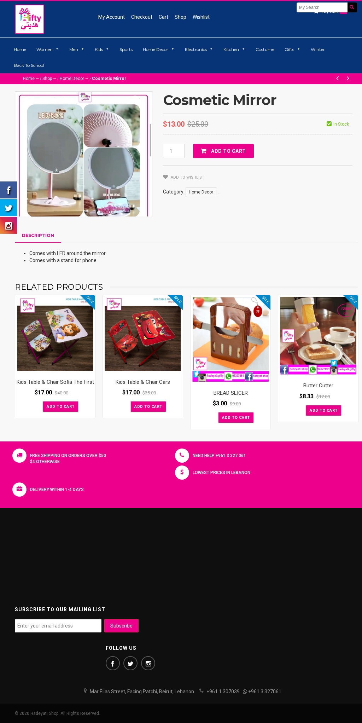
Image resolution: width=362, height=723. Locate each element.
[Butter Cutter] (318, 336)
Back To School (29, 65)
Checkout (141, 17)
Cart (163, 17)
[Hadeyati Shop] (29, 19)
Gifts (289, 49)
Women (44, 49)
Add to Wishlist (187, 177)
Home (20, 49)
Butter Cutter (318, 385)
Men (73, 49)
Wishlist (201, 17)
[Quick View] (88, 366)
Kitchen (231, 49)
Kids (99, 49)
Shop (180, 17)
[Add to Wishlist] (36, 406)
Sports (126, 49)
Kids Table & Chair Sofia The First (55, 382)
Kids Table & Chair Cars (143, 382)
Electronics (196, 49)
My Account (111, 17)
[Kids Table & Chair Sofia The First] (55, 334)
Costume (265, 49)
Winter (318, 49)
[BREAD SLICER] (230, 339)
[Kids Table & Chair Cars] (143, 334)
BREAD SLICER (231, 393)
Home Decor (155, 49)
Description (38, 235)
